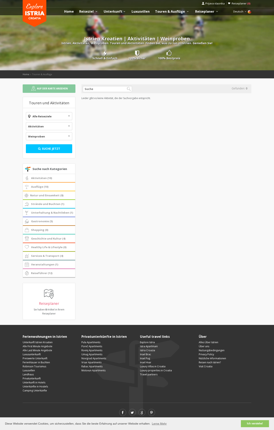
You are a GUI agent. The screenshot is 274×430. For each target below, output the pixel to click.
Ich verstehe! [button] (255, 423)
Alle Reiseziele (42, 116)
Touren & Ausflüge (170, 11)
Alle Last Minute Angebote (37, 350)
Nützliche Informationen (212, 358)
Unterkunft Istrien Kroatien (38, 342)
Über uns (204, 346)
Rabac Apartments (91, 366)
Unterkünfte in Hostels (35, 386)
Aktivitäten (36, 126)
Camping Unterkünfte (35, 390)
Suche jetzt (50, 148)
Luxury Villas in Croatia (152, 366)
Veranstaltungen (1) (44, 264)
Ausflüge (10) (39, 186)
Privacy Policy (206, 354)
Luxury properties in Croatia (156, 370)
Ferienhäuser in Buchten (36, 362)
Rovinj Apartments (91, 350)
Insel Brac (145, 354)
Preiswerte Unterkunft (35, 358)
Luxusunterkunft (32, 354)
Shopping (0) (39, 230)
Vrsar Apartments (91, 362)
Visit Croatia (205, 366)
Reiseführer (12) (41, 273)
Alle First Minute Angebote (37, 346)
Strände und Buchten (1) (47, 204)
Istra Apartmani (149, 346)
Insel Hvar (145, 362)
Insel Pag (145, 358)
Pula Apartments (90, 342)
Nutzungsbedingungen (211, 350)
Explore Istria (147, 342)
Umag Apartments (91, 354)
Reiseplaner (241, 3)
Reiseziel (86, 11)
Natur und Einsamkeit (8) (46, 195)
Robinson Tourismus (34, 366)
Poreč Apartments (91, 346)
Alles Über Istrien (208, 342)
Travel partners (148, 374)
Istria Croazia (147, 350)
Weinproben (36, 136)
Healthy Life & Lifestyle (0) (48, 247)
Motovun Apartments (93, 370)
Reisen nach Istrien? (210, 362)
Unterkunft (113, 11)
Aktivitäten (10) (41, 178)
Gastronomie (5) (42, 221)
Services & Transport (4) (47, 256)
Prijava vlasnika (215, 3)
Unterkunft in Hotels (34, 382)
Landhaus (28, 374)
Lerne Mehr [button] (159, 423)
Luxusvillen (141, 11)
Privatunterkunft (32, 378)
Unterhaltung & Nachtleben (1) (52, 212)
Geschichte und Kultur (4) (48, 238)
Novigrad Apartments (93, 358)
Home (69, 11)
